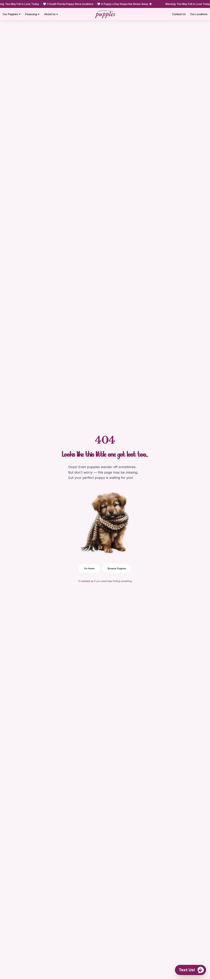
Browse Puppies (117, 568)
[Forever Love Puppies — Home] (105, 14)
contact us (87, 581)
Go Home (89, 568)
